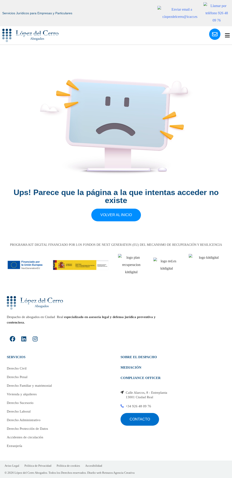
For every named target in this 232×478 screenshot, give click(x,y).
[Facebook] (12, 339)
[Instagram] (35, 339)
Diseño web (94, 472)
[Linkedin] (23, 339)
